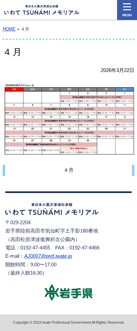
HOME (9, 29)
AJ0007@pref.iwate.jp (48, 256)
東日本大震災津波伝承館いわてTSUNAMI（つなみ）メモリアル (41, 10)
